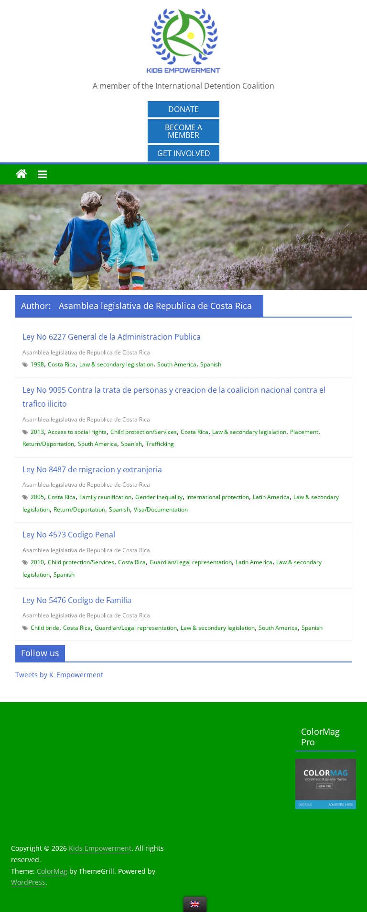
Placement (304, 432)
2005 (37, 497)
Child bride (45, 628)
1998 (37, 364)
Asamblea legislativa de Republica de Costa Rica (86, 352)
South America (176, 364)
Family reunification (105, 497)
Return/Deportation (48, 444)
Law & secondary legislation (116, 364)
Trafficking (160, 444)
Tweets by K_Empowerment (59, 674)
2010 (37, 562)
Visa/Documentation (161, 509)
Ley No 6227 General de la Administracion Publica (111, 336)
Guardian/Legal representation (191, 562)
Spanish (210, 364)
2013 (37, 432)
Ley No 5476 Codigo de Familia (76, 600)
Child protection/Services (143, 432)
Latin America (271, 497)
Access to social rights (77, 432)
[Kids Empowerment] (21, 174)
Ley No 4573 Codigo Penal (68, 534)
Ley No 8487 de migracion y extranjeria (92, 469)
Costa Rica (62, 364)
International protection (217, 497)
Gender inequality (159, 497)
